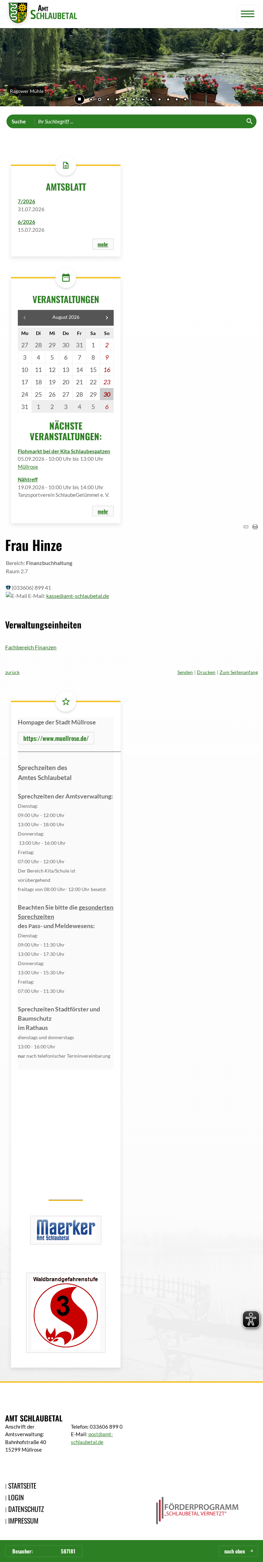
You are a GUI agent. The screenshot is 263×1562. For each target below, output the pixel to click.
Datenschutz (26, 1509)
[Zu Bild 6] (134, 100)
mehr (103, 244)
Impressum (23, 1520)
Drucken (206, 672)
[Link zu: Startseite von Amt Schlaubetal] (41, 14)
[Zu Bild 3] (108, 100)
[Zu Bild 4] (117, 100)
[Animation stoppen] (79, 99)
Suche (19, 121)
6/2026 (26, 222)
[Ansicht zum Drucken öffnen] (255, 527)
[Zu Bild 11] (176, 100)
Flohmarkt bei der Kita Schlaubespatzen (64, 451)
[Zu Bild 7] (142, 100)
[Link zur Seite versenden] (245, 527)
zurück (12, 672)
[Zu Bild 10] (168, 100)
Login (16, 1497)
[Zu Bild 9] (159, 100)
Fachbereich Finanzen (31, 647)
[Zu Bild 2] (99, 100)
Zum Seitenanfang (239, 672)
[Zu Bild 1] (91, 100)
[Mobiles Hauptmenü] (248, 14)
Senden (185, 672)
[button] (10, 68)
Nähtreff (28, 479)
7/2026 (26, 201)
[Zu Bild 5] (125, 100)
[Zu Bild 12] (185, 100)
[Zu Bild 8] (151, 100)
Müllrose (28, 467)
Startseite (22, 1485)
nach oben (234, 1551)
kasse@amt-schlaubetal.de (77, 595)
